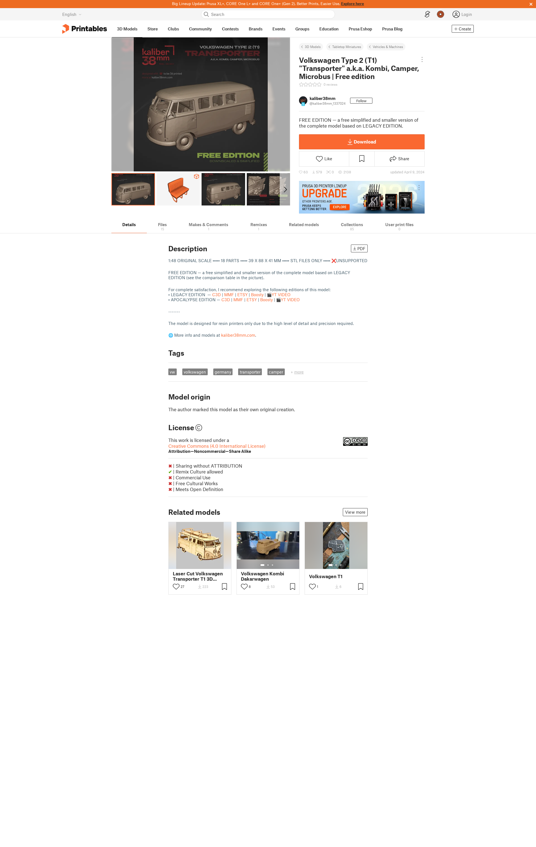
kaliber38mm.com (238, 335)
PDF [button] (361, 248)
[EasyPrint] (427, 14)
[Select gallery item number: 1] (262, 565)
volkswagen (195, 371)
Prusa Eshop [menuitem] (360, 28)
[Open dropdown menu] (422, 59)
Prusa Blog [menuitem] (392, 28)
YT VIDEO (281, 294)
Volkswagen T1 (326, 576)
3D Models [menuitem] (127, 28)
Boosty (257, 294)
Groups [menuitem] (302, 28)
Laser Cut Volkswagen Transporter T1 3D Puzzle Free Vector (198, 576)
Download (365, 141)
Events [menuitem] (278, 28)
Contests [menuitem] (230, 28)
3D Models (313, 47)
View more (355, 512)
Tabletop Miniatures (346, 47)
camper (276, 371)
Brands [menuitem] (255, 28)
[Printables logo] (84, 29)
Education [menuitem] (329, 28)
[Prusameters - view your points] (440, 14)
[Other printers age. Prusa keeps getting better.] (362, 197)
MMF (229, 294)
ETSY (242, 294)
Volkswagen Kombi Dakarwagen (262, 576)
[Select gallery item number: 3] (272, 565)
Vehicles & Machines (388, 47)
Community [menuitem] (200, 28)
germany (223, 371)
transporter (250, 371)
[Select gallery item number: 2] (268, 565)
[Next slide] (285, 189)
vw (172, 371)
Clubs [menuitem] (173, 28)
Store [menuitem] (152, 28)
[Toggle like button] (176, 586)
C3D (216, 294)
